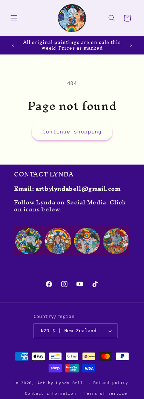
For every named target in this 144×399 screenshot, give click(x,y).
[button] (14, 18)
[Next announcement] (131, 45)
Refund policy (110, 382)
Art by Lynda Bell (60, 383)
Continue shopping (72, 132)
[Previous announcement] (13, 45)
